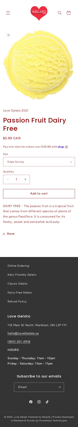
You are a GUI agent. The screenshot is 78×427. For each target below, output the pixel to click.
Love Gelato (20, 417)
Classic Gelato (18, 283)
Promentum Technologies (53, 420)
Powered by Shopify (39, 417)
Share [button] (11, 233)
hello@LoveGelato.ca (23, 333)
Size (5, 154)
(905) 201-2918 (19, 341)
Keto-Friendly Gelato (22, 274)
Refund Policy (17, 301)
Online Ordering (18, 265)
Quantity (8, 171)
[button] (8, 13)
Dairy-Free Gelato (20, 292)
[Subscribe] (59, 387)
